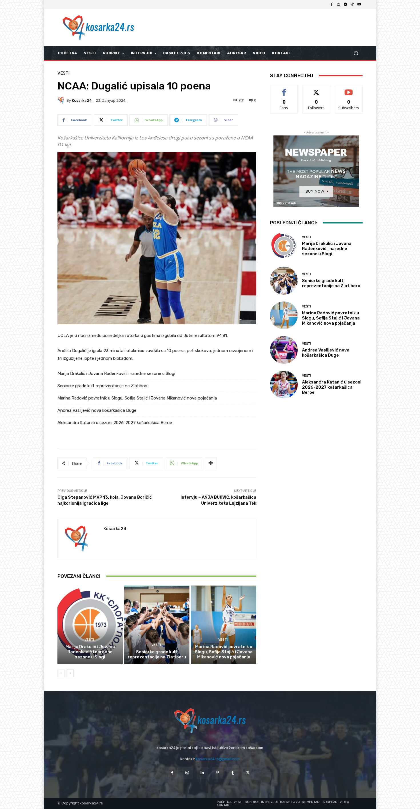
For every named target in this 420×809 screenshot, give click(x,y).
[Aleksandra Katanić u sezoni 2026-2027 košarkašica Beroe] (284, 384)
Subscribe (349, 89)
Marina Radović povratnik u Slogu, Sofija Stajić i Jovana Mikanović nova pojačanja (137, 398)
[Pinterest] (217, 772)
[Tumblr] (232, 772)
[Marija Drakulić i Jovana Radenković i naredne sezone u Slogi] (90, 625)
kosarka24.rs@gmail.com (218, 759)
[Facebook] (331, 4)
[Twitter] (247, 772)
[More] (211, 463)
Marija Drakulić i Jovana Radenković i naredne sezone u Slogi (116, 373)
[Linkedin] (202, 772)
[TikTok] (352, 4)
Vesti (63, 73)
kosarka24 (82, 100)
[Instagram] (338, 4)
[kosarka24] (62, 100)
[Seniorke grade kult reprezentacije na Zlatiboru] (157, 625)
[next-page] (70, 673)
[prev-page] (61, 673)
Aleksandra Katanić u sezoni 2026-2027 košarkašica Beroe (114, 422)
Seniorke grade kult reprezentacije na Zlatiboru (103, 385)
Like (284, 89)
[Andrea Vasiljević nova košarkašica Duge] (284, 350)
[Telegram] (345, 4)
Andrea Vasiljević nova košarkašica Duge (96, 410)
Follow (316, 89)
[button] (356, 53)
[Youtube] (359, 4)
